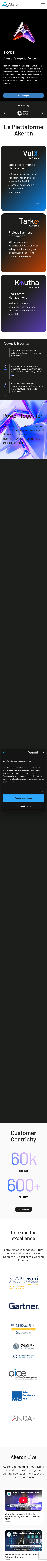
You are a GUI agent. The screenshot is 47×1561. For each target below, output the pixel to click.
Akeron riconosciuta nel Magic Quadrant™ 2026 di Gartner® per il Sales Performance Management (26, 369)
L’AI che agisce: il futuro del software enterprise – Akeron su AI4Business (26, 353)
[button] (4, 113)
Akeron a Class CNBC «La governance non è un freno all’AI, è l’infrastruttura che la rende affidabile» (27, 387)
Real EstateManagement (17, 295)
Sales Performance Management (21, 166)
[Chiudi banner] (43, 752)
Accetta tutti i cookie (23, 798)
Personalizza (22, 806)
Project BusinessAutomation (20, 234)
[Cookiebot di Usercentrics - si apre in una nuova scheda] (28, 752)
